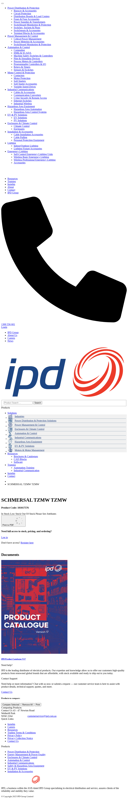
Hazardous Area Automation (28, 109)
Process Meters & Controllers (28, 61)
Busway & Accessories (25, 10)
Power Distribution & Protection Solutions (35, 420)
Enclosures (19, 129)
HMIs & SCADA (22, 53)
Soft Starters (20, 81)
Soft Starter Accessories (25, 84)
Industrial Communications (20, 89)
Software (18, 462)
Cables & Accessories (24, 92)
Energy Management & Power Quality (26, 754)
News (10, 341)
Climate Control (22, 126)
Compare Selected (10, 704)
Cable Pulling (20, 137)
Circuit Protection (22, 13)
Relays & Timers (22, 67)
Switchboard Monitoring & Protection (32, 24)
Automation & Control (18, 47)
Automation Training (24, 467)
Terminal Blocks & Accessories (29, 33)
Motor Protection (22, 78)
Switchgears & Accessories (27, 30)
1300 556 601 (20, 716)
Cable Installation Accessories (28, 134)
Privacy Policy (14, 735)
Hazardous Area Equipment (21, 106)
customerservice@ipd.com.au (42, 716)
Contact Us (6, 692)
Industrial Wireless (23, 103)
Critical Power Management (27, 39)
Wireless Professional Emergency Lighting (35, 160)
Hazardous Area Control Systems (30, 112)
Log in (4, 537)
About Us (12, 335)
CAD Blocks (20, 459)
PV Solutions (20, 120)
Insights (11, 473)
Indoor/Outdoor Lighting (26, 145)
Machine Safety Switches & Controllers (33, 55)
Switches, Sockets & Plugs (27, 27)
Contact (11, 476)
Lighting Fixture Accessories (28, 148)
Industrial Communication (26, 470)
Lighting (11, 143)
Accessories (19, 162)
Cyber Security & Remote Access (30, 98)
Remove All (27, 704)
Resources (12, 453)
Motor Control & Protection (21, 72)
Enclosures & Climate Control (22, 123)
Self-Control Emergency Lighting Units (33, 154)
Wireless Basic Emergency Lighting (31, 157)
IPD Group (13, 332)
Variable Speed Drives (25, 86)
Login (4, 327)
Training (11, 465)
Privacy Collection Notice (20, 738)
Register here (27, 542)
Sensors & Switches (23, 69)
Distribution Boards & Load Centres (31, 16)
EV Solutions (20, 117)
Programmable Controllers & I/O (30, 64)
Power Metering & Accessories (29, 41)
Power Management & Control (22, 36)
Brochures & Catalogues (26, 456)
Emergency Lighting (17, 151)
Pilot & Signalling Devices (27, 58)
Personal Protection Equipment (29, 140)
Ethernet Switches (23, 100)
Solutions (12, 413)
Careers (11, 338)
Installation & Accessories (20, 131)
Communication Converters (27, 95)
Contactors (19, 75)
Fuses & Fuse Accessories (26, 19)
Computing (19, 50)
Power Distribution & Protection (23, 8)
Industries (19, 416)
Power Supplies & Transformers (29, 22)
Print (38, 704)
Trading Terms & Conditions (21, 732)
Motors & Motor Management (29, 450)
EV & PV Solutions (17, 114)
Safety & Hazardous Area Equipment (25, 765)
